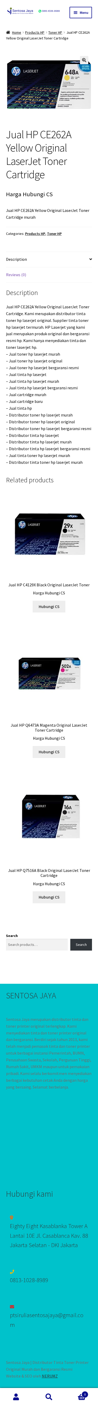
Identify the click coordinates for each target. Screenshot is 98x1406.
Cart (75, 1392)
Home (16, 32)
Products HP (34, 32)
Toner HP (55, 32)
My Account (16, 1397)
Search (12, 935)
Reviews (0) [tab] (16, 274)
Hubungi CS (49, 606)
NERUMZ (50, 1376)
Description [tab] (16, 259)
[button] (84, 60)
